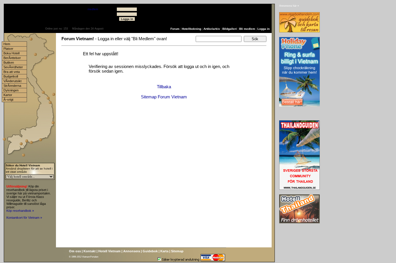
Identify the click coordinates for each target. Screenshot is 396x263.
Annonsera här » (289, 5)
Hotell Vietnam (109, 251)
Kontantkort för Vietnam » (24, 217)
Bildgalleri (229, 28)
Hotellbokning (191, 28)
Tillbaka (164, 86)
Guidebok (150, 251)
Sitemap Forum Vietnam (164, 97)
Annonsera (131, 251)
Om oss (75, 251)
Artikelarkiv (212, 28)
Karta (164, 251)
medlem (93, 9)
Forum (174, 28)
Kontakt (89, 251)
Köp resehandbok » (20, 210)
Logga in (263, 28)
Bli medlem (247, 28)
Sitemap (177, 251)
